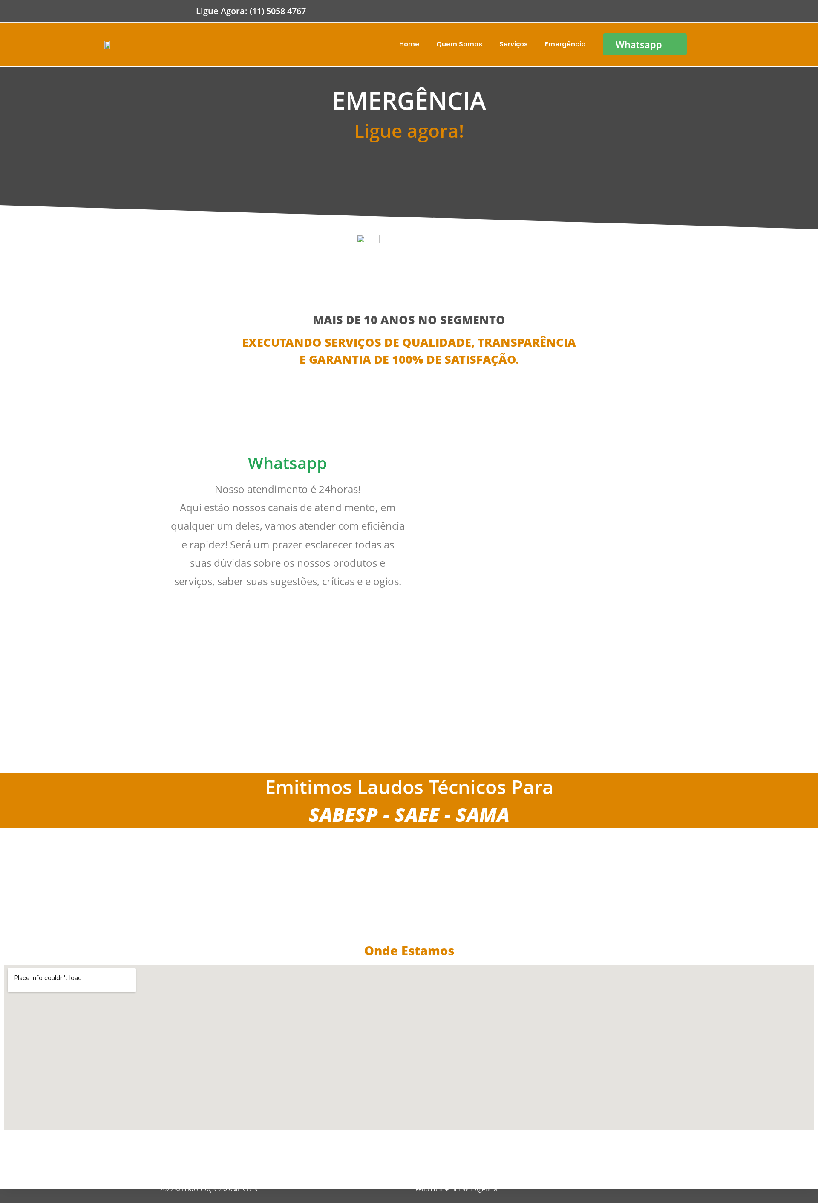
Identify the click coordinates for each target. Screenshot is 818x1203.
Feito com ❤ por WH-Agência (456, 1189)
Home (409, 44)
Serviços (513, 44)
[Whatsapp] (287, 426)
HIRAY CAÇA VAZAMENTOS (218, 1189)
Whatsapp (287, 463)
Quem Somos (459, 44)
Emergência (565, 44)
